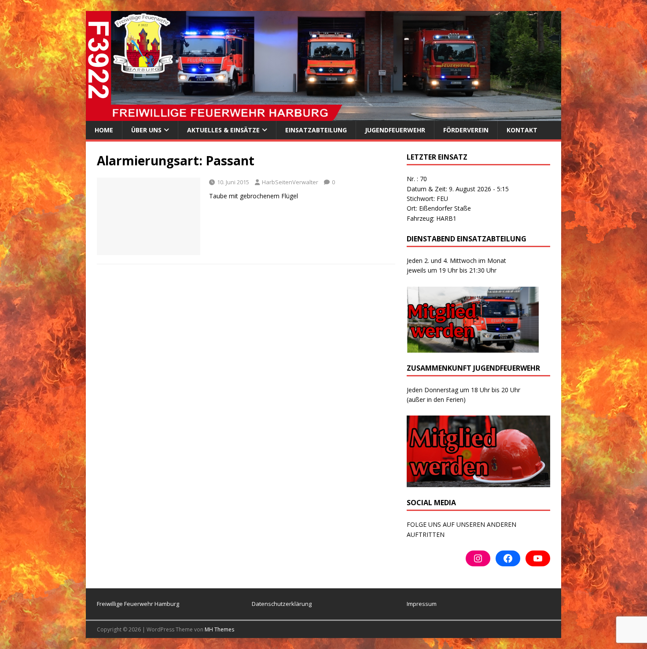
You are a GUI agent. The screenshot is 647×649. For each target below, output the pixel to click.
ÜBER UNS (146, 130)
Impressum (422, 604)
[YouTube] (538, 558)
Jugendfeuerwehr (395, 130)
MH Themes (219, 629)
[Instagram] (478, 558)
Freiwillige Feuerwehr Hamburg (138, 604)
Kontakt (522, 130)
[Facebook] (508, 558)
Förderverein (466, 130)
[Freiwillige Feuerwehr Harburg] (323, 116)
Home (104, 130)
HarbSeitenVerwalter (290, 182)
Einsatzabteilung (316, 130)
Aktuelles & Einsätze (223, 130)
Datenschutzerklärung (282, 604)
